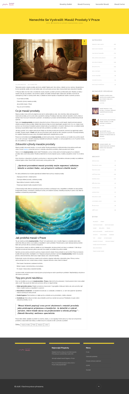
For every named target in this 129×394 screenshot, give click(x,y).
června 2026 (96, 169)
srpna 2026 (95, 161)
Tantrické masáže (98, 53)
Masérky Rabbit (66, 4)
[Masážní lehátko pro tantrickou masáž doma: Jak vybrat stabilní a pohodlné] (95, 98)
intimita (95, 234)
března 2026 (96, 183)
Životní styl (96, 66)
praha (108, 228)
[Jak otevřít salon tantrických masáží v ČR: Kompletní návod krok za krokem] (95, 133)
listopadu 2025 (97, 201)
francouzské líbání (98, 251)
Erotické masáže (97, 48)
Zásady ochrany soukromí (93, 361)
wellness (101, 228)
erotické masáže (97, 231)
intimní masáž (108, 238)
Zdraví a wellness (98, 44)
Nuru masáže (96, 75)
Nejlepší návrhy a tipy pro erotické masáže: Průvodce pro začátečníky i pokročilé (64, 353)
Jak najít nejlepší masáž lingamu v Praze (63, 358)
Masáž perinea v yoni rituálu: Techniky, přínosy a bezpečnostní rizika (108, 110)
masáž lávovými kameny (99, 244)
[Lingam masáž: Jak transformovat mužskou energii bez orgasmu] (95, 146)
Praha (33, 324)
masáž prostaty (25, 324)
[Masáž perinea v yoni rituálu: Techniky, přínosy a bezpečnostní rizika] (95, 111)
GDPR (88, 365)
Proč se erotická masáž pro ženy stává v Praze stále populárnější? (63, 363)
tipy (94, 238)
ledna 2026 (95, 192)
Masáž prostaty (84, 4)
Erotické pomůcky (98, 84)
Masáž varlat (119, 4)
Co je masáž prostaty (23, 98)
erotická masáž (109, 224)
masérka (111, 234)
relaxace (26, 149)
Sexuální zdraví (97, 62)
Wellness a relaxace (99, 57)
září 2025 (95, 210)
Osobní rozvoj (97, 80)
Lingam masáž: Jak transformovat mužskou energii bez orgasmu (107, 146)
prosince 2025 (96, 196)
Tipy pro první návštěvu (23, 106)
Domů (48, 23)
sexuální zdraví (109, 241)
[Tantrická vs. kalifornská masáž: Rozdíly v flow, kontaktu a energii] (95, 122)
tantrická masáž (97, 224)
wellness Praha (97, 247)
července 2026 (97, 165)
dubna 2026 (96, 178)
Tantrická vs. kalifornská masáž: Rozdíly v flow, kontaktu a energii (107, 121)
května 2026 (96, 174)
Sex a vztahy (96, 71)
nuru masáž (103, 234)
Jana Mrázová (21, 84)
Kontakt (88, 370)
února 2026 (96, 187)
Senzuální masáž (102, 4)
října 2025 (95, 205)
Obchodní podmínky (91, 356)
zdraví (46, 324)
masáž (95, 228)
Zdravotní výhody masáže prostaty (27, 101)
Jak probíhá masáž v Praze (24, 104)
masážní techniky (98, 241)
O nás (87, 352)
